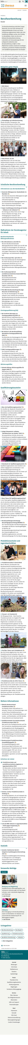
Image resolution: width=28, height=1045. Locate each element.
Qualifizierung (5, 934)
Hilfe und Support (14, 1002)
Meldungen (14, 964)
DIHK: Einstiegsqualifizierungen (10, 349)
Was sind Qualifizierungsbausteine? (12, 407)
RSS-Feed (14, 1015)
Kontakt (14, 1013)
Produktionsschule (17, 934)
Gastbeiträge (14, 974)
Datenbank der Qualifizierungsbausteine (13, 464)
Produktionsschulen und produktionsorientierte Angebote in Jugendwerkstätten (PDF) (13, 764)
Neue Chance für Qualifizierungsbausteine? (14, 498)
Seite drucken (6, 945)
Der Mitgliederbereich (14, 997)
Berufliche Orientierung (8, 937)
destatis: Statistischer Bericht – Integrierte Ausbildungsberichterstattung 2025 (13, 852)
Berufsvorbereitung (7, 930)
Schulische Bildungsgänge (14, 989)
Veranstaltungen (14, 1004)
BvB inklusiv (5, 86)
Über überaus (14, 995)
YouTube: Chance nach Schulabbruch (12, 650)
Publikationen (14, 969)
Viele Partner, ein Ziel (8, 158)
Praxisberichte (14, 980)
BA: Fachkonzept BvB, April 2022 (11, 258)
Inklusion (20, 937)
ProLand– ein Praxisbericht (9, 614)
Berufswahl (19, 930)
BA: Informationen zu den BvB (10, 242)
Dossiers (25, 10)
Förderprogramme (14, 984)
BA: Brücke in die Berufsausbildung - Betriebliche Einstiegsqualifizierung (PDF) (12, 333)
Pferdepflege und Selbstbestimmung (12, 120)
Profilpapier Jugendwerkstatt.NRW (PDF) (13, 808)
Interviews (14, 967)
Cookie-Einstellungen (14, 1022)
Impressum (14, 1010)
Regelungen (14, 987)
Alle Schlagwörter (8, 941)
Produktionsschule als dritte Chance (12, 681)
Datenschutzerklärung (14, 1017)
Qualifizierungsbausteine (14, 982)
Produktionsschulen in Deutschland (12, 562)
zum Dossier (6, 896)
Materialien (14, 1000)
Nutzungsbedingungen (14, 1020)
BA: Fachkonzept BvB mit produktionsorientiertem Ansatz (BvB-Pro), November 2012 (14, 274)
